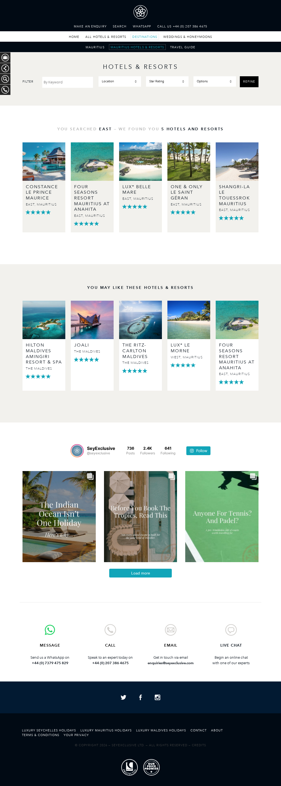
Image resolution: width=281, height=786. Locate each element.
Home (74, 37)
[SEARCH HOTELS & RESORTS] (5, 79)
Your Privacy (76, 735)
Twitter (123, 697)
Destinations (144, 37)
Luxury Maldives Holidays (161, 730)
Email (170, 645)
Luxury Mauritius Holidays (106, 730)
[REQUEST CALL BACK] (5, 89)
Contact (198, 730)
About (217, 730)
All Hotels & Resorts (105, 37)
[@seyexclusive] (77, 450)
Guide (182, 47)
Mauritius (95, 47)
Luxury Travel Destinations (140, 13)
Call (110, 645)
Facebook (140, 697)
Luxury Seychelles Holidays (49, 730)
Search (120, 26)
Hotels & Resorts (137, 47)
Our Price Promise (151, 767)
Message (50, 645)
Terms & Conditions (40, 735)
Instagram (157, 697)
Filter (28, 81)
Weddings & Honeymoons (187, 37)
